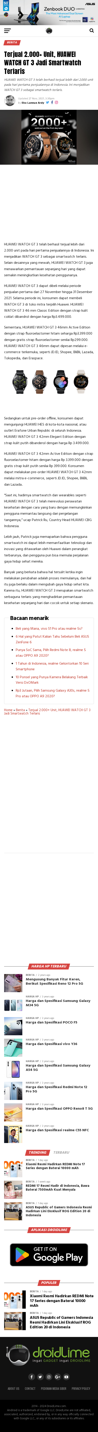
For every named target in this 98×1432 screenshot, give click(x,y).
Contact (30, 1388)
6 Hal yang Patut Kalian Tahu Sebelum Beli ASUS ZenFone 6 (52, 639)
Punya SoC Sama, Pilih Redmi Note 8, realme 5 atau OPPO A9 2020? (51, 653)
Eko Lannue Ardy (33, 103)
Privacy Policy (81, 1388)
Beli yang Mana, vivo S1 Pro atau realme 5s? (49, 629)
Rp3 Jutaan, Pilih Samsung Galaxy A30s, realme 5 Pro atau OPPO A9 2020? (53, 693)
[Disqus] (49, 787)
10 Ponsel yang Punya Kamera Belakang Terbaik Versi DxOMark (52, 680)
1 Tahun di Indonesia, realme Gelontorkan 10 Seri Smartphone (52, 666)
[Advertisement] (49, 203)
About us (13, 1388)
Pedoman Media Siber (53, 1388)
